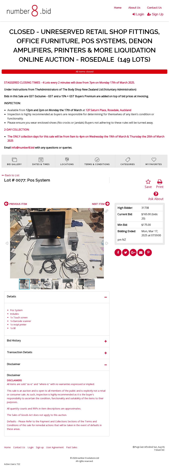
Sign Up (157, 14)
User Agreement (55, 447)
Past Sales (71, 447)
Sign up (40, 447)
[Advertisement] (140, 280)
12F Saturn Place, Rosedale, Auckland (108, 110)
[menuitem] (118, 8)
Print (160, 186)
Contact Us (154, 7)
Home (117, 7)
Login (140, 14)
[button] (106, 211)
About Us (134, 7)
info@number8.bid (22, 147)
